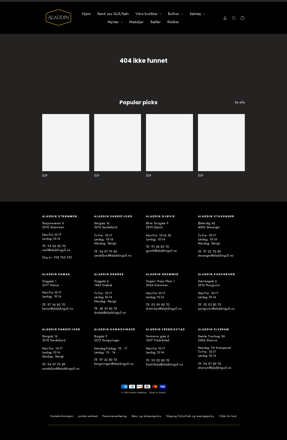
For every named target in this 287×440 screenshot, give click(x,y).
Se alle (240, 102)
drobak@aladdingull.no (111, 312)
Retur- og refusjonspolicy (146, 416)
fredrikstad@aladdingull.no (164, 364)
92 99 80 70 (160, 304)
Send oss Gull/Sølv (113, 13)
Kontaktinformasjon (61, 416)
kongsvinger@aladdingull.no (114, 363)
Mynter (114, 21)
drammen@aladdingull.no (164, 308)
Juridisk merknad (87, 416)
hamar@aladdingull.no (57, 308)
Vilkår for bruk (228, 416)
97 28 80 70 (160, 246)
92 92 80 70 (160, 360)
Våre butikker (147, 13)
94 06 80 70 (57, 246)
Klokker (173, 21)
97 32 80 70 (108, 359)
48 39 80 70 (108, 308)
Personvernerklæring (114, 416)
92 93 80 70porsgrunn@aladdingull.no (216, 306)
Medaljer (136, 21)
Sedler (155, 21)
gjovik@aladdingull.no (161, 250)
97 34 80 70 (56, 304)
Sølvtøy (196, 13)
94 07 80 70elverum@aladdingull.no (214, 365)
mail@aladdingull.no (57, 250)
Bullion (174, 13)
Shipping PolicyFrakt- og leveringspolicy (190, 416)
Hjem (86, 13)
